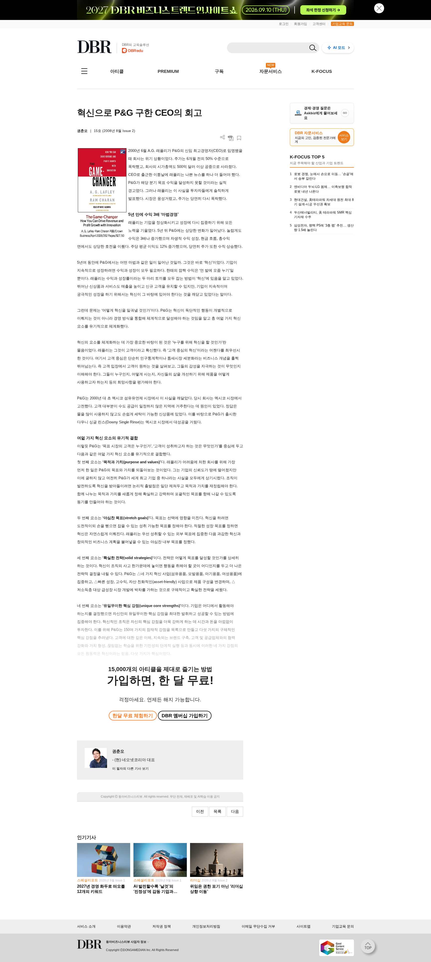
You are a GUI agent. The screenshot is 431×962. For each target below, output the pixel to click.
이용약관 (124, 926)
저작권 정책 (161, 926)
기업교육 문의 (342, 24)
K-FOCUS (322, 71)
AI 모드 (339, 47)
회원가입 (300, 24)
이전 (200, 811)
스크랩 (239, 138)
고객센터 (319, 24)
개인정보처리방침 (206, 926)
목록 (217, 811)
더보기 (222, 137)
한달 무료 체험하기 (132, 715)
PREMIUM (168, 71)
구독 (219, 71)
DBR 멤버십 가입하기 (185, 715)
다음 (235, 811)
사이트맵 (304, 926)
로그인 (284, 24)
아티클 (117, 71)
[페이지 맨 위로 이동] (369, 948)
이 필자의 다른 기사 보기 (130, 768)
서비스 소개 (86, 926)
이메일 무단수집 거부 (258, 926)
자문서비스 (270, 71)
